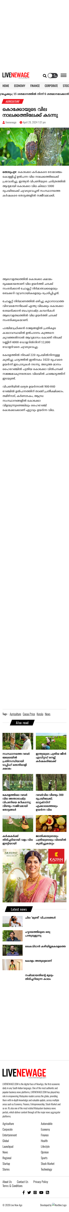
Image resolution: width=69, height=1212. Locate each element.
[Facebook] (23, 1192)
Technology (46, 1169)
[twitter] (29, 1192)
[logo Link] (16, 77)
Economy (45, 1129)
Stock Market (47, 1163)
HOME (6, 86)
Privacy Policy (40, 1182)
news (47, 714)
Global (6, 1141)
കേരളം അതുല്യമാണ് (38, 961)
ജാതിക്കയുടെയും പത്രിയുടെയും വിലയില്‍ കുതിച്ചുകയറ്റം (51, 840)
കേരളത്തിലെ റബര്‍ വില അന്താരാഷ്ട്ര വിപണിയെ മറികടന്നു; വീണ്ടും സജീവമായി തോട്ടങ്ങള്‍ (17, 802)
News (5, 1152)
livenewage (11, 122)
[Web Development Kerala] (59, 1205)
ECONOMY (19, 86)
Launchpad (8, 1146)
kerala (40, 714)
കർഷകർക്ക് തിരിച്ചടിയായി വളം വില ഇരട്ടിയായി (18, 840)
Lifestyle (45, 1146)
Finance (45, 1135)
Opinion (45, 1152)
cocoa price (29, 714)
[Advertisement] (34, 34)
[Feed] (47, 1192)
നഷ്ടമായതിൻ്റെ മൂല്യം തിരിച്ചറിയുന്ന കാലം (39, 977)
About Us (7, 1182)
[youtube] (41, 1192)
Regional (7, 1158)
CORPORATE (51, 86)
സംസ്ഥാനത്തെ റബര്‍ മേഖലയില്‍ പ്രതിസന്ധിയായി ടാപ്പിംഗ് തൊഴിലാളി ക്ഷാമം (16, 761)
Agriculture (8, 1124)
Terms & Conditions (13, 1186)
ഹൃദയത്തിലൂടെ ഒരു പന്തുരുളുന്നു (37, 933)
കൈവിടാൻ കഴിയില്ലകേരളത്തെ (45, 946)
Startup (6, 1163)
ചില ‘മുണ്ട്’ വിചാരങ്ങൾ (40, 918)
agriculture (15, 714)
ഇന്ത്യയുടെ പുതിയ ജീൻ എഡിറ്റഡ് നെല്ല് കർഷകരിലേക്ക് (51, 757)
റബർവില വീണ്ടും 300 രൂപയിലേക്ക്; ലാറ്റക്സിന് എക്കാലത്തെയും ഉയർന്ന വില (49, 802)
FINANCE (35, 86)
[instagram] (35, 1192)
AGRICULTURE (12, 101)
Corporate (8, 1129)
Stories (6, 1169)
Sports (44, 1158)
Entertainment (10, 1135)
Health (44, 1141)
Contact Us (22, 1182)
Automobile (46, 1124)
